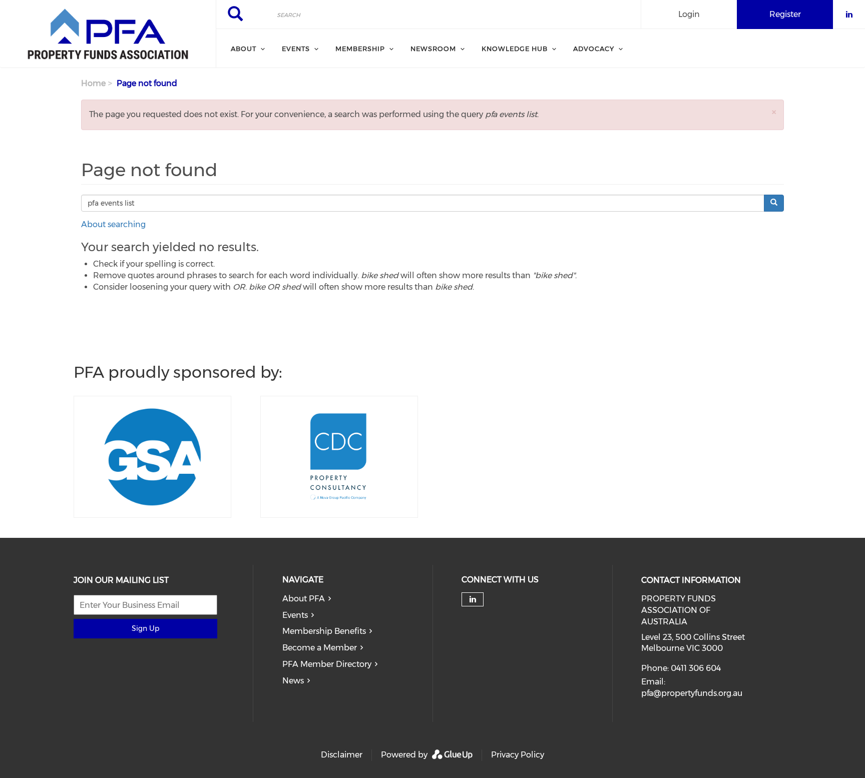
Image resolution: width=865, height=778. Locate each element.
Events (295, 615)
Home (93, 83)
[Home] (108, 34)
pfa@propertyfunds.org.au (691, 693)
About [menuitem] (243, 49)
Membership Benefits (324, 631)
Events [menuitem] (296, 49)
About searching (113, 224)
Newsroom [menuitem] (433, 49)
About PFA (303, 598)
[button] (773, 112)
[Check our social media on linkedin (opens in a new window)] (472, 599)
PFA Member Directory (326, 664)
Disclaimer (341, 754)
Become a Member (319, 647)
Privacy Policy (517, 754)
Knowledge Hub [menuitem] (515, 49)
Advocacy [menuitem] (593, 49)
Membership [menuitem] (360, 49)
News (293, 680)
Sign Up (145, 628)
